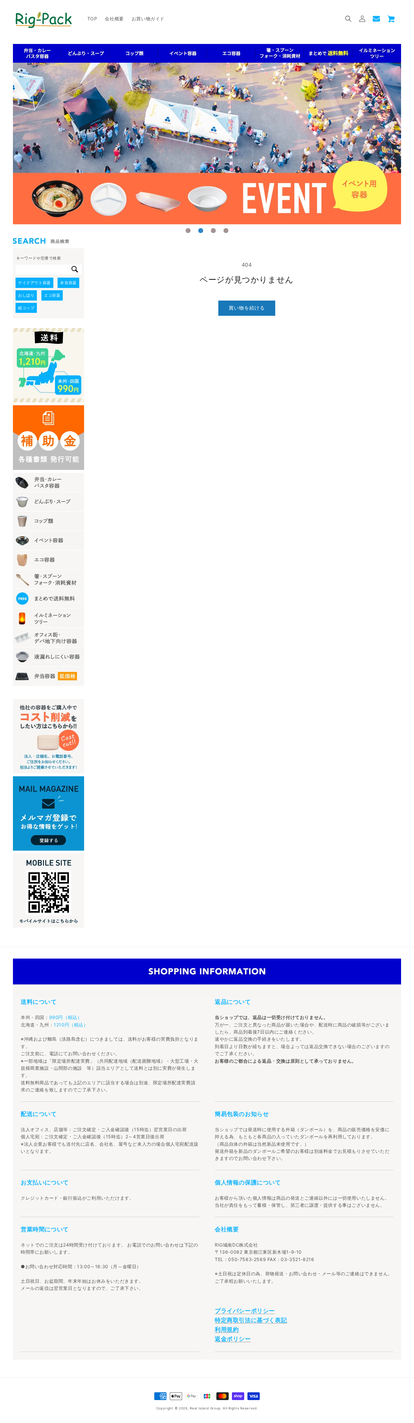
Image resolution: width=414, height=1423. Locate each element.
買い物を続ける (247, 308)
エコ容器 (52, 295)
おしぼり (26, 295)
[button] (348, 19)
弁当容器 (68, 282)
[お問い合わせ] (376, 19)
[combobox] (41, 269)
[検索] (75, 269)
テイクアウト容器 (34, 282)
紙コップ (26, 307)
